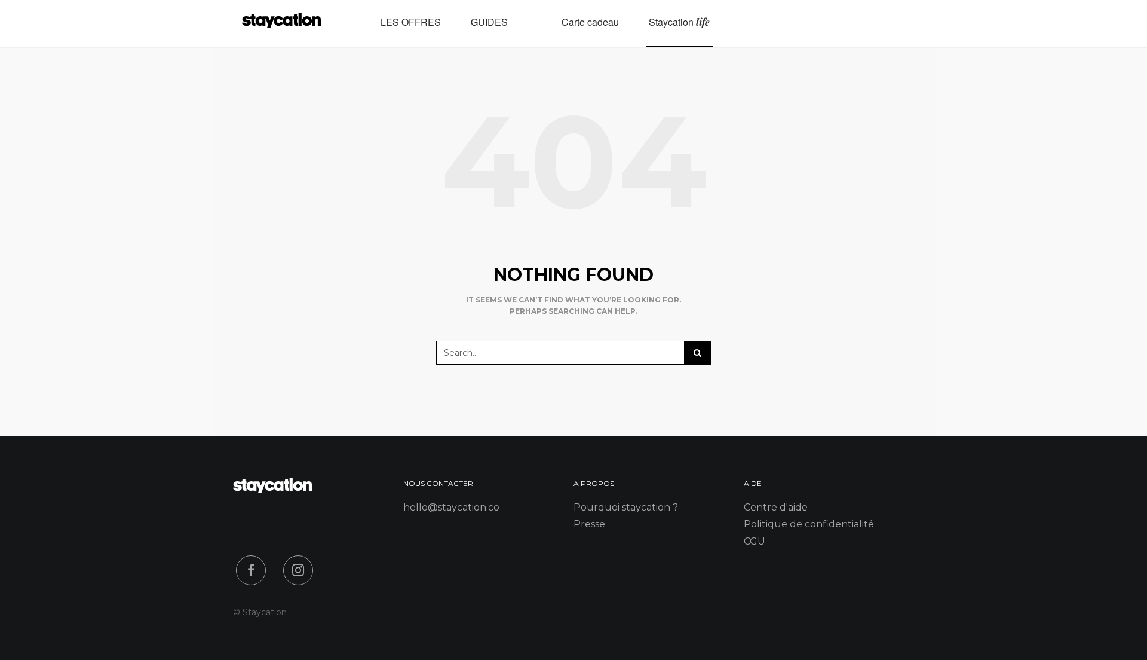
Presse (589, 524)
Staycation (679, 22)
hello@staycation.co (451, 507)
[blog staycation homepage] (281, 23)
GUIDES (489, 22)
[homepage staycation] (272, 489)
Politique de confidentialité (809, 524)
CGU (754, 541)
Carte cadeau (590, 22)
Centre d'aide (776, 507)
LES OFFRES (411, 22)
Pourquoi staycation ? (626, 507)
